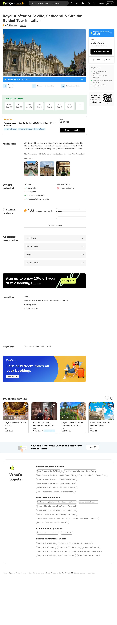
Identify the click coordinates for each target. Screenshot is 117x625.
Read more (28, 158)
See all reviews (55, 225)
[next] (112, 398)
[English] (82, 3)
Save (108, 60)
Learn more (12, 376)
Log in (101, 3)
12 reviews (13, 25)
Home (5, 573)
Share (98, 60)
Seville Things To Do (23, 573)
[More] (51, 211)
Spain (11, 573)
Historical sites (38, 573)
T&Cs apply (37, 284)
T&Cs (82, 79)
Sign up (109, 3)
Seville (23, 25)
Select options (101, 51)
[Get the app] (71, 3)
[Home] (13, 3)
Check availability (72, 130)
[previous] (107, 398)
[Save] (25, 405)
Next (87, 53)
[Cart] (94, 3)
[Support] (88, 3)
